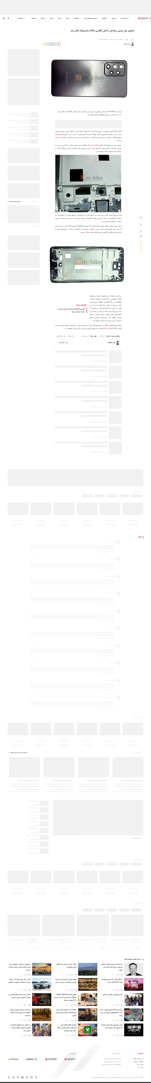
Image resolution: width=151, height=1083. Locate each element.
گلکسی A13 (108, 328)
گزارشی (91, 229)
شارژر (102, 314)
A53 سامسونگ (93, 145)
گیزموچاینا (58, 134)
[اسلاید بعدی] (5, 218)
